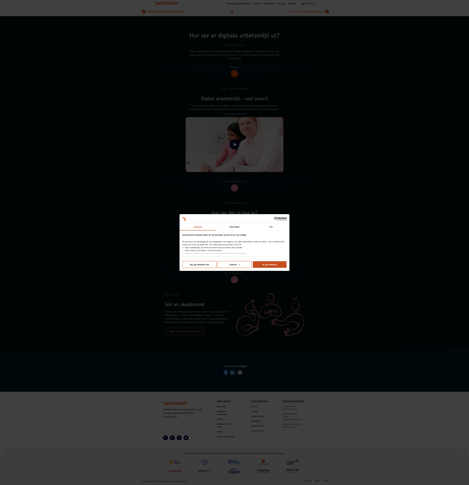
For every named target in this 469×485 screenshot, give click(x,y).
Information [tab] (234, 227)
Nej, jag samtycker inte (199, 264)
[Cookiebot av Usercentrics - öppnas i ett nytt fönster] (276, 219)
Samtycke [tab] (198, 227)
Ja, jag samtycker (269, 264)
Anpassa (233, 264)
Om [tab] (271, 227)
